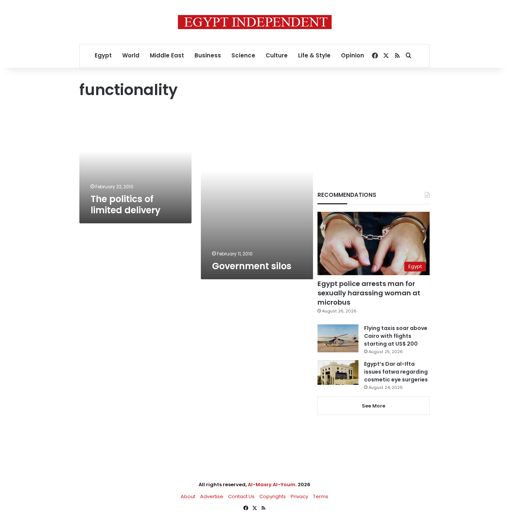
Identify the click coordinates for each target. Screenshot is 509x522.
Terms (320, 496)
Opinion (352, 55)
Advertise (211, 496)
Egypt (103, 55)
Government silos (251, 266)
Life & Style (314, 55)
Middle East (167, 55)
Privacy (299, 496)
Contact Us (241, 496)
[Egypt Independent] (255, 22)
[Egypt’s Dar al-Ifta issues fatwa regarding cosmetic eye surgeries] (337, 372)
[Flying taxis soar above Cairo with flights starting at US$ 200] (337, 338)
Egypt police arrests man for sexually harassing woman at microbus (368, 293)
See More (373, 405)
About (188, 496)
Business (208, 55)
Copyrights (272, 496)
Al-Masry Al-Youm (271, 484)
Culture (277, 55)
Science (243, 55)
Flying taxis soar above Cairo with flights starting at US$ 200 (395, 336)
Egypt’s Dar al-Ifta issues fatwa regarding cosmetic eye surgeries (396, 371)
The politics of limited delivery (126, 204)
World (130, 55)
